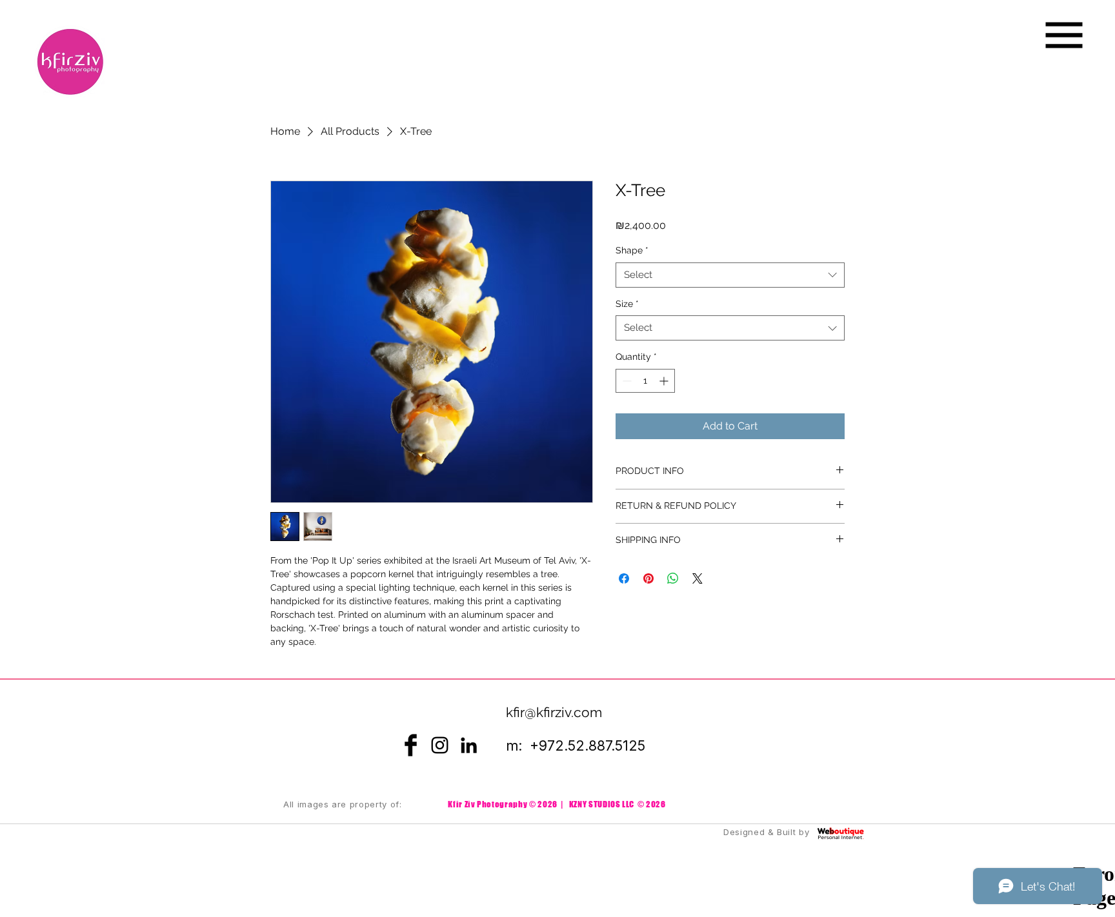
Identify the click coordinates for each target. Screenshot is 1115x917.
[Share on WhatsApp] (673, 578)
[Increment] (665, 381)
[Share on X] (697, 578)
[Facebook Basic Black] (410, 745)
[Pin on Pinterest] (648, 578)
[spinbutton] (645, 381)
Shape (632, 250)
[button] (1064, 35)
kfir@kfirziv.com (554, 712)
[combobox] (730, 275)
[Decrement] (626, 381)
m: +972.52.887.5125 (575, 746)
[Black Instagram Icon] (439, 745)
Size (627, 304)
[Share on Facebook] (624, 578)
